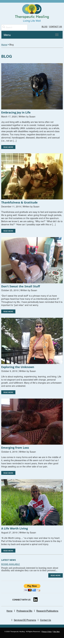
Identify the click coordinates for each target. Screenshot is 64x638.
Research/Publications (47, 610)
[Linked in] (35, 599)
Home (4, 44)
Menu (7, 35)
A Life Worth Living (14, 528)
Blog (44, 26)
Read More (8, 147)
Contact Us (55, 26)
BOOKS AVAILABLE (10, 564)
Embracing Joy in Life (16, 112)
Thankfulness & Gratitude (19, 202)
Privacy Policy (47, 631)
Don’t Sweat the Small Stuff (20, 286)
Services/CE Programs (25, 619)
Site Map (56, 631)
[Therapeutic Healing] (32, 13)
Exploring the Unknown (17, 367)
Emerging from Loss (15, 447)
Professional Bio (24, 610)
